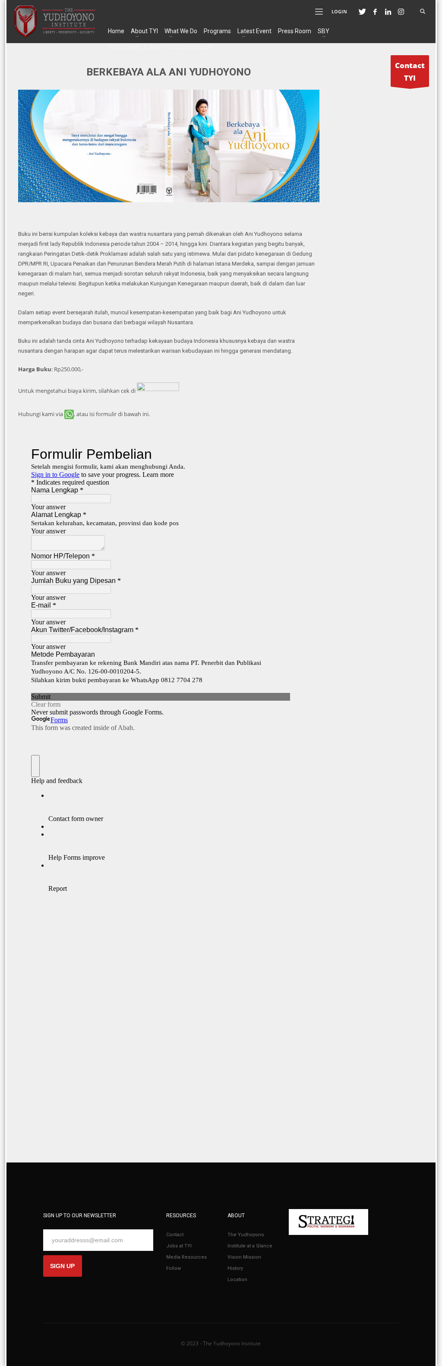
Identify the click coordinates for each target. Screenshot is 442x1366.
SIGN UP (62, 1266)
